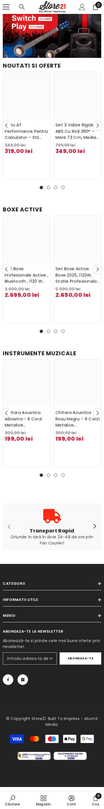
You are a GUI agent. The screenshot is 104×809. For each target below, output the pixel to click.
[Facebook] (8, 679)
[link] (12, 800)
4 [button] (63, 187)
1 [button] (47, 51)
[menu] (6, 7)
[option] (52, 36)
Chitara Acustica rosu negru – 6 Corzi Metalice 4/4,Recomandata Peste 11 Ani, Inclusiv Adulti (77, 419)
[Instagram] (22, 679)
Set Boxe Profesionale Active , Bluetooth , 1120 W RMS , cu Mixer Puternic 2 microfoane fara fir (26, 275)
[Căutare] (22, 7)
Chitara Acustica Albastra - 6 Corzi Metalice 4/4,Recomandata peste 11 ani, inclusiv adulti (25, 419)
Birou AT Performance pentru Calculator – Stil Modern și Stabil (26, 131)
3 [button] (58, 51)
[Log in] (82, 7)
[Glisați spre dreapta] (94, 526)
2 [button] (52, 51)
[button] (6, 125)
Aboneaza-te (80, 658)
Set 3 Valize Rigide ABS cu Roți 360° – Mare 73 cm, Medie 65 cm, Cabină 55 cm (75, 131)
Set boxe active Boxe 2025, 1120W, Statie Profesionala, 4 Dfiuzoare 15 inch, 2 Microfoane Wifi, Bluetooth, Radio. (76, 275)
